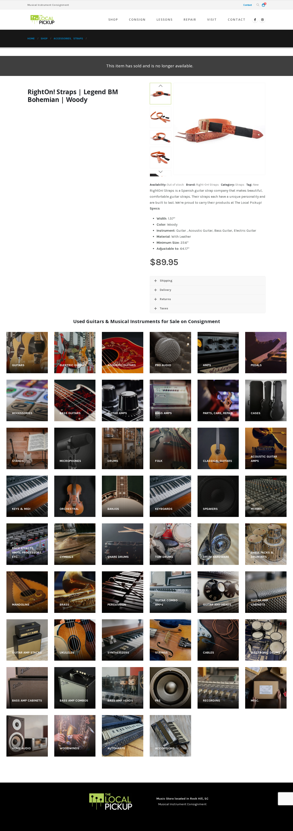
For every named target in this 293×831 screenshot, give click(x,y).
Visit (212, 19)
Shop (113, 19)
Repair (190, 19)
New (256, 184)
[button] (258, 5)
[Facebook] (255, 20)
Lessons (165, 19)
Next (160, 172)
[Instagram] (262, 20)
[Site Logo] (42, 19)
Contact (237, 19)
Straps (239, 184)
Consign (137, 19)
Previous (160, 86)
